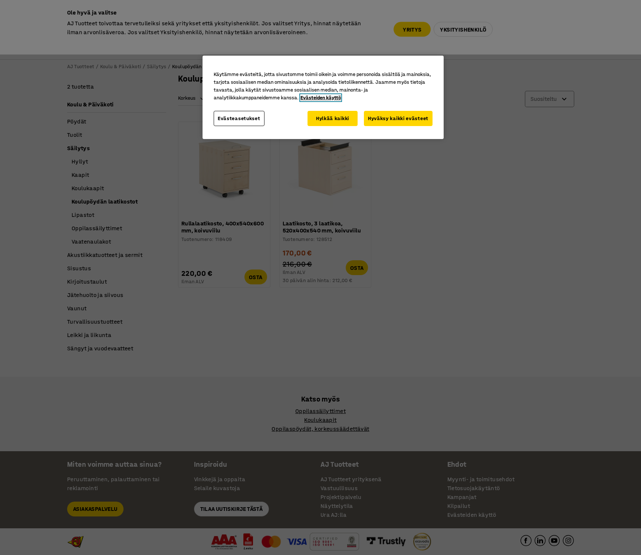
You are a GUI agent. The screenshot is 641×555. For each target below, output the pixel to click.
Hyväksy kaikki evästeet (398, 118)
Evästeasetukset (239, 118)
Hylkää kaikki (332, 118)
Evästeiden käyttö (320, 98)
